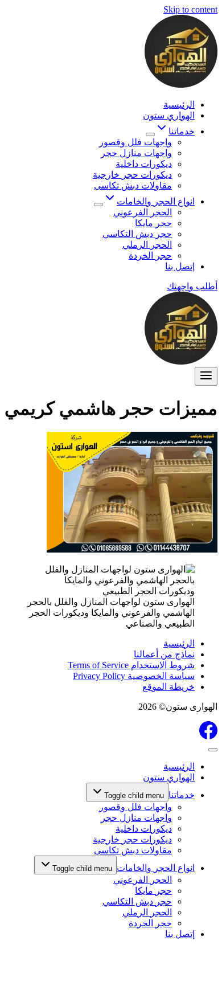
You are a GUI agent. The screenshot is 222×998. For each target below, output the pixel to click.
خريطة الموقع (168, 687)
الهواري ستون (169, 115)
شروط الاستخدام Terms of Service (131, 665)
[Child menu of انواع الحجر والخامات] (98, 204)
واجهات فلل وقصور (135, 142)
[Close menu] (212, 749)
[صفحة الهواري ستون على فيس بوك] (208, 736)
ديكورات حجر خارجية (132, 174)
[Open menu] (206, 376)
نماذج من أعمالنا (164, 654)
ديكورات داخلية (144, 164)
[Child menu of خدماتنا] (150, 134)
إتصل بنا (180, 266)
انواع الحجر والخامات (156, 868)
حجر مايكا (153, 223)
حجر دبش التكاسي (137, 234)
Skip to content (190, 9)
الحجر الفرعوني (142, 212)
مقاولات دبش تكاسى (133, 185)
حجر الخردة (150, 255)
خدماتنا (181, 795)
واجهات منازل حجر (136, 153)
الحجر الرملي (147, 245)
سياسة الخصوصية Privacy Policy (134, 676)
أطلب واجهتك (192, 286)
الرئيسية (179, 104)
